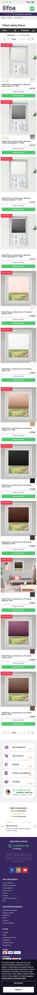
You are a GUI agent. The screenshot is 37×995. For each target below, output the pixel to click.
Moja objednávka (8, 923)
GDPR (4, 918)
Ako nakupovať (8, 888)
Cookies (5, 920)
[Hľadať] (7, 2)
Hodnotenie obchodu (9, 937)
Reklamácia (6, 915)
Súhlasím (18, 990)
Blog (4, 900)
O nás (4, 935)
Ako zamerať (7, 890)
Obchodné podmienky (10, 910)
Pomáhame (6, 940)
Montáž (5, 893)
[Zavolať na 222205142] (10, 2)
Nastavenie (18, 983)
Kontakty (5, 932)
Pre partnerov (7, 945)
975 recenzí (22, 816)
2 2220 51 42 (23, 790)
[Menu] (30, 2)
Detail (18, 95)
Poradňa (5, 895)
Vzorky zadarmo (8, 883)
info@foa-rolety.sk (24, 792)
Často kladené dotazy (10, 898)
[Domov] (3, 17)
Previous (2, 826)
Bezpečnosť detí (8, 942)
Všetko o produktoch (9, 885)
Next (35, 826)
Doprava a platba (8, 913)
